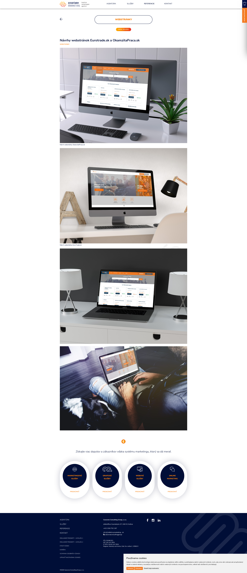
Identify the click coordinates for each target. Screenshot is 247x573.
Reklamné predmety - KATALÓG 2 (71, 542)
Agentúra (111, 4)
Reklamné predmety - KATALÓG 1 (71, 538)
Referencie (149, 4)
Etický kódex (64, 546)
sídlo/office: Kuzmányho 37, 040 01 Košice (118, 524)
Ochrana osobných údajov (70, 553)
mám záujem (123, 29)
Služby (130, 4)
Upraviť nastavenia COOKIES (70, 557)
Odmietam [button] (138, 568)
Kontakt (168, 4)
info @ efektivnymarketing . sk (113, 532)
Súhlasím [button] (130, 568)
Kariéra (63, 550)
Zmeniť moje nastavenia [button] (151, 568)
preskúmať (74, 492)
